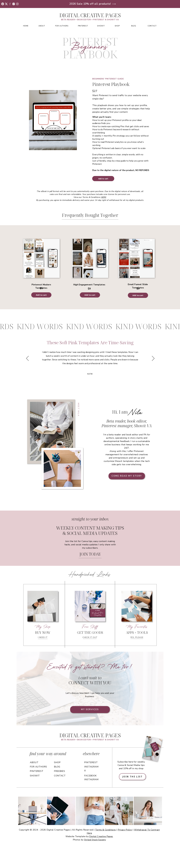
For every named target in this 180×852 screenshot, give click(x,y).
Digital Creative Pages (101, 836)
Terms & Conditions (105, 829)
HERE (103, 197)
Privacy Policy (125, 829)
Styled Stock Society (95, 839)
